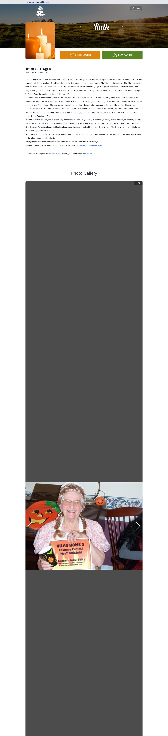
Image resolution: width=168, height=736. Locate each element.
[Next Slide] (138, 525)
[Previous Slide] (30, 525)
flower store (87, 153)
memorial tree (53, 153)
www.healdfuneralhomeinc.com (88, 145)
